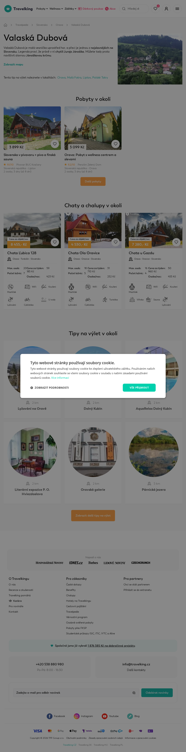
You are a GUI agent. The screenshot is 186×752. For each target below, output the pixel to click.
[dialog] (93, 376)
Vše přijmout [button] (139, 387)
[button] (49, 388)
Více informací (60, 377)
